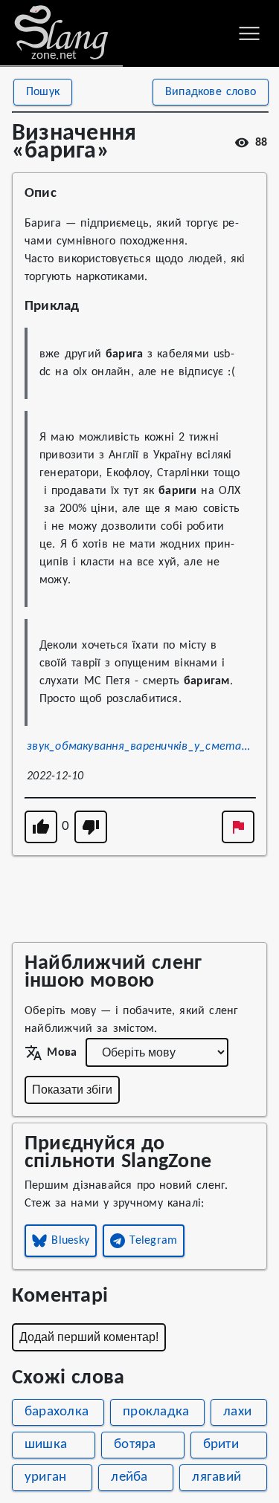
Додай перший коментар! (88, 1337)
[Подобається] (41, 827)
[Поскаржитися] (238, 827)
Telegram (153, 1241)
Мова (62, 1053)
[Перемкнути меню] (249, 33)
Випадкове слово (210, 92)
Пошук (43, 92)
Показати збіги (72, 1089)
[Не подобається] (90, 827)
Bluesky (70, 1241)
